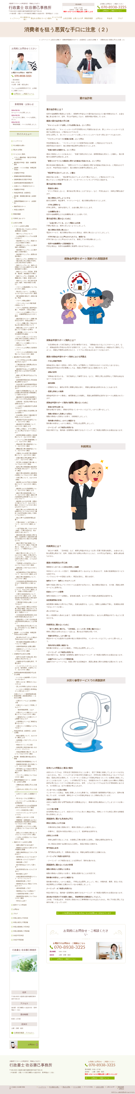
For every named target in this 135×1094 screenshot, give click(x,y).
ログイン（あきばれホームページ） (123, 1092)
